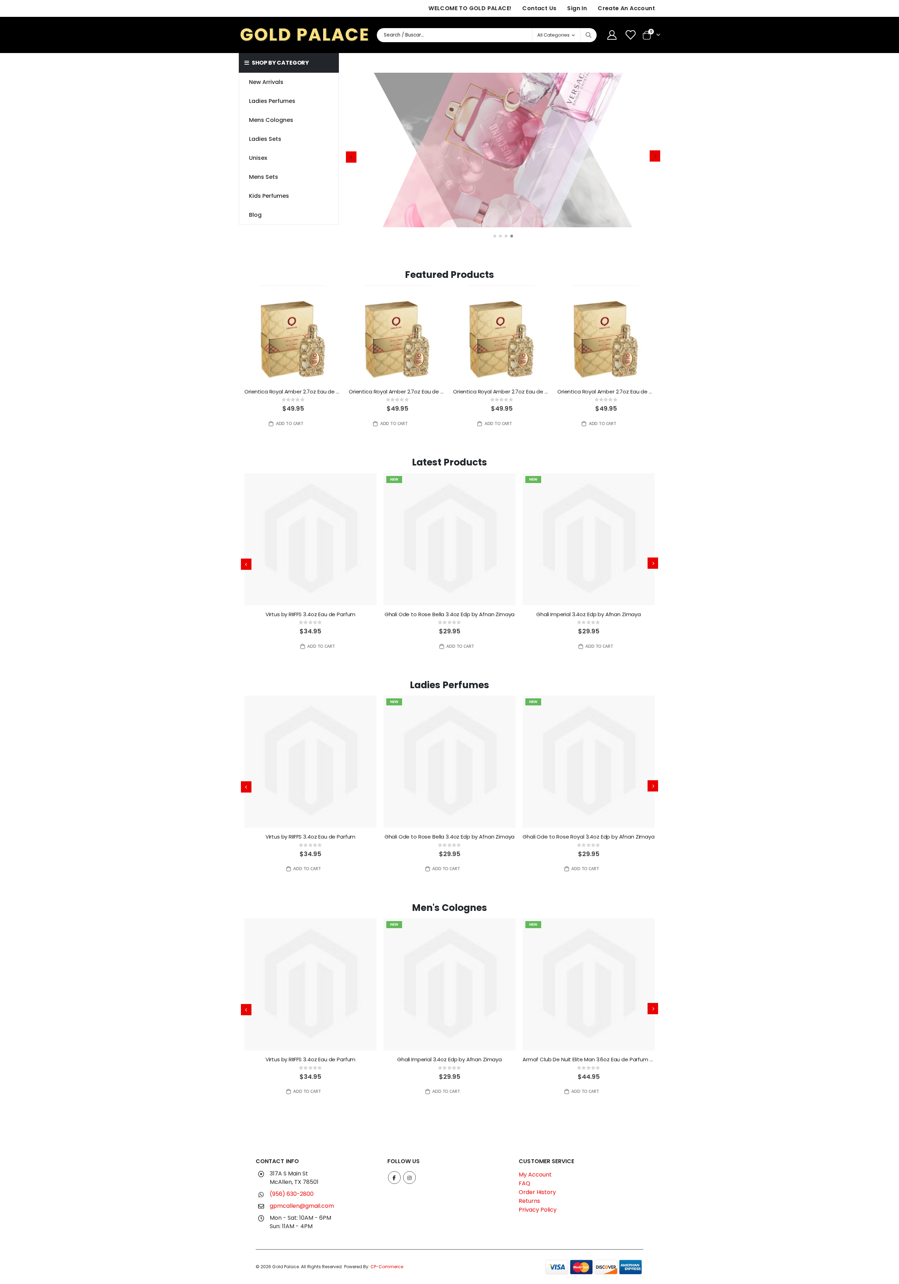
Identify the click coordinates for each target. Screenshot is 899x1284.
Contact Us (539, 8)
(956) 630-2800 (292, 1194)
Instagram (409, 1177)
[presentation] (351, 157)
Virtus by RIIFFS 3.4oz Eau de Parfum (310, 614)
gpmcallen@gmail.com (302, 1206)
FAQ (524, 1183)
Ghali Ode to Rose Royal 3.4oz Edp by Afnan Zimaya (589, 836)
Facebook (394, 1177)
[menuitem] (288, 215)
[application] (503, 157)
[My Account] (612, 35)
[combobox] (487, 35)
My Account (535, 1175)
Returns (529, 1201)
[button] (495, 236)
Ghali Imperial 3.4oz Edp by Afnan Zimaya (588, 614)
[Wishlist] (631, 35)
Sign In (577, 8)
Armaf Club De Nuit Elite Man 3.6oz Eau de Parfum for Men (589, 1059)
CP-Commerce (386, 1267)
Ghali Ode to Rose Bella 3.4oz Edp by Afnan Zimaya (450, 614)
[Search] (588, 35)
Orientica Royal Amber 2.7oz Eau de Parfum (293, 391)
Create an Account (626, 8)
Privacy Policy (538, 1210)
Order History (537, 1192)
